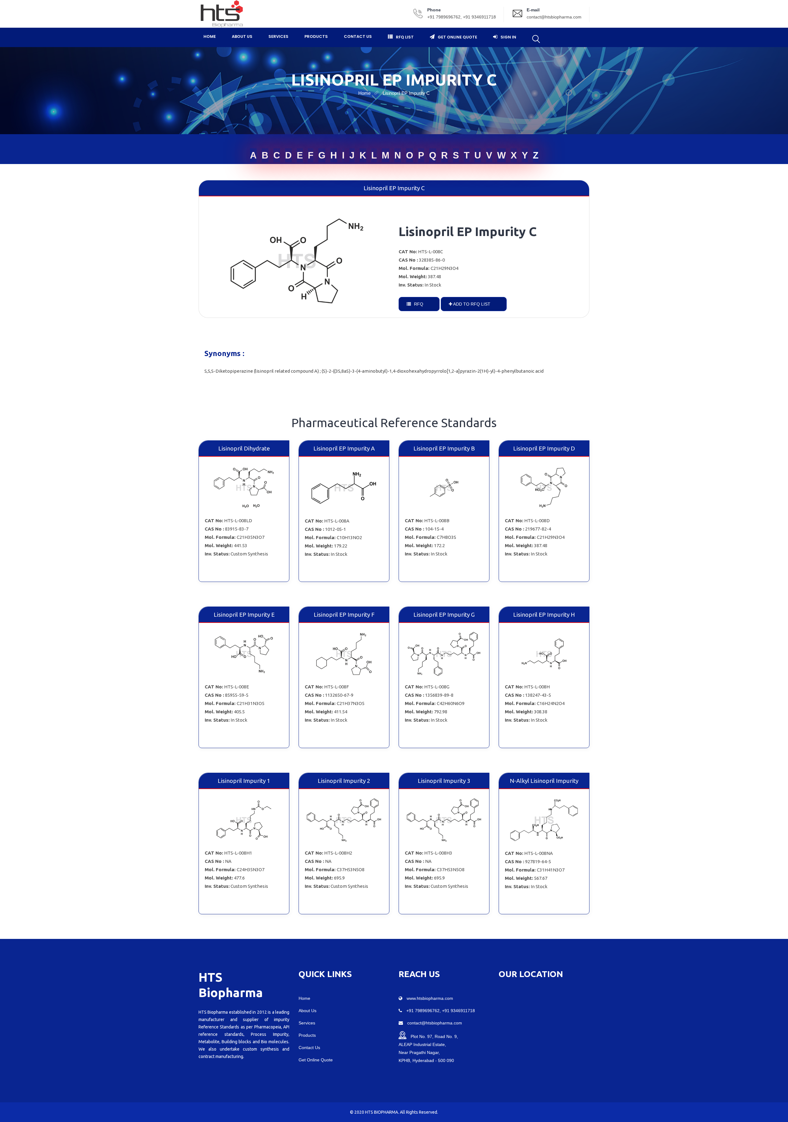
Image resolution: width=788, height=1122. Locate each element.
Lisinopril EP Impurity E (244, 614)
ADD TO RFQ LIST (471, 304)
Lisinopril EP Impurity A (344, 448)
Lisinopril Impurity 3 (444, 780)
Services (278, 36)
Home (209, 36)
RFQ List (405, 37)
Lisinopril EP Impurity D (544, 448)
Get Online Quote (457, 37)
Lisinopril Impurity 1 (244, 780)
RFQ (418, 304)
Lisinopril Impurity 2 (344, 780)
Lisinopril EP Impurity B (444, 448)
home (364, 93)
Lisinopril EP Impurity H (544, 614)
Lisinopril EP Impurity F (344, 614)
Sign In (508, 37)
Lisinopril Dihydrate (244, 448)
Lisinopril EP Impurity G (444, 614)
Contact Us (358, 36)
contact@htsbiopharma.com (554, 16)
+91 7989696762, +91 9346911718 (461, 16)
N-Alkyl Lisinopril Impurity (544, 780)
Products (316, 36)
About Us (242, 36)
